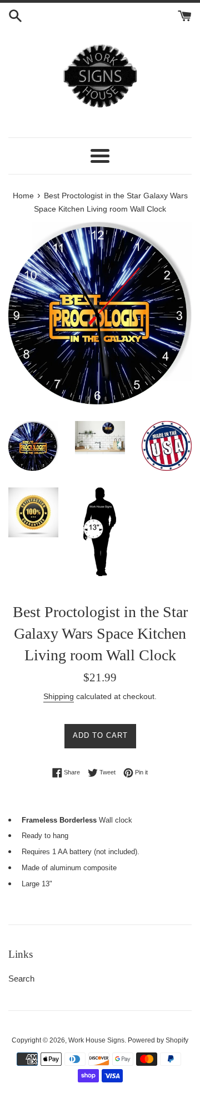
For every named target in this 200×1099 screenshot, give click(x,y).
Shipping (58, 696)
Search (21, 978)
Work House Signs (96, 1040)
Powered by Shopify (158, 1040)
